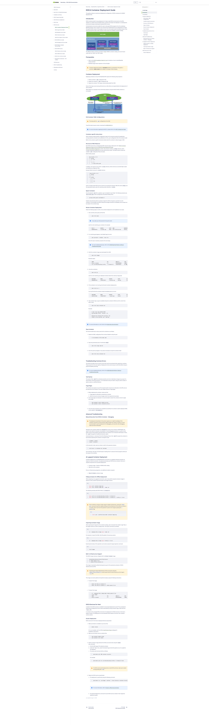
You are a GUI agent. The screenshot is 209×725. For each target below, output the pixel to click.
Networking (63, 2)
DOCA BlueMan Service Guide (60, 32)
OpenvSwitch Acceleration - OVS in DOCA (60, 59)
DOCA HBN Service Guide (59, 39)
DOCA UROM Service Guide (60, 53)
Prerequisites (145, 14)
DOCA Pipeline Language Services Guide (59, 45)
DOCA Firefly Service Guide (60, 34)
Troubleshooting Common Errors (148, 30)
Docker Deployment (147, 52)
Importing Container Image (148, 46)
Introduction (145, 12)
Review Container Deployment (148, 27)
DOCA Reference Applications (59, 19)
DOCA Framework (57, 7)
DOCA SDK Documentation (71, 2)
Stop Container (146, 29)
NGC (105, 51)
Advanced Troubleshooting (147, 36)
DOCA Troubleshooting (58, 64)
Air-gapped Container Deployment (149, 41)
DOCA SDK (56, 9)
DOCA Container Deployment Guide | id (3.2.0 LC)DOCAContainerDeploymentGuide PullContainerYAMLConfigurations (106, 147)
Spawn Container (146, 25)
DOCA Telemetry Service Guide (60, 51)
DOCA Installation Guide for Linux (100, 60)
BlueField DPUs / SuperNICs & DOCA (97, 6)
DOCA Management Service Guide (61, 42)
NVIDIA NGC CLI (109, 125)
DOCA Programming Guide (58, 17)
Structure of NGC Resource (148, 23)
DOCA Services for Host (147, 50)
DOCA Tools (56, 22)
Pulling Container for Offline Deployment (148, 44)
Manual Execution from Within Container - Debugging (148, 39)
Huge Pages (145, 34)
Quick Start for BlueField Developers (60, 12)
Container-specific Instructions (148, 21)
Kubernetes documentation (112, 324)
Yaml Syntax (145, 32)
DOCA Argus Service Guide (59, 29)
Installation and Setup (58, 14)
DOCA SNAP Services (59, 48)
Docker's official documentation (112, 687)
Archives (55, 69)
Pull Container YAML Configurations (147, 19)
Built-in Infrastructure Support (148, 48)
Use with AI (145, 7)
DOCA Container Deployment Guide (61, 27)
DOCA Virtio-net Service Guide (60, 56)
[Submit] (140, 2)
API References (56, 62)
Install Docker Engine (107, 630)
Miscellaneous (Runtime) (58, 67)
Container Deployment (147, 16)
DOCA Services (56, 24)
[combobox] (146, 2)
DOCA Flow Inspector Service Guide (61, 37)
